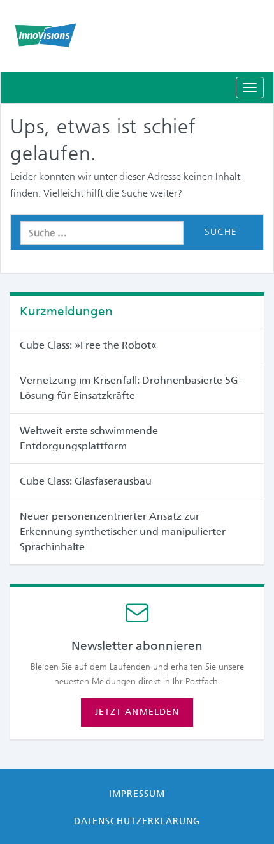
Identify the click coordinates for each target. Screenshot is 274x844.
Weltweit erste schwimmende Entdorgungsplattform (89, 438)
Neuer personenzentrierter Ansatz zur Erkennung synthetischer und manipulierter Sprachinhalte (123, 531)
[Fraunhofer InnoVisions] (137, 35)
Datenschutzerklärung (137, 821)
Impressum (137, 793)
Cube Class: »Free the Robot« (88, 345)
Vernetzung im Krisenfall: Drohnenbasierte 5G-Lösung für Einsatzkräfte (131, 388)
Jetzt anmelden (136, 712)
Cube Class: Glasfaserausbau (86, 481)
